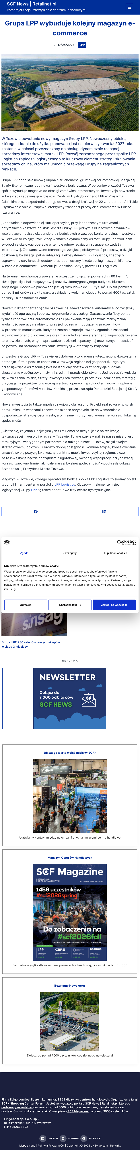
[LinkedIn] (104, 511)
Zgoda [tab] (24, 552)
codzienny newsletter (17, 1107)
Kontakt (115, 1145)
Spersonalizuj (68, 604)
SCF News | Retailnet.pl (31, 4)
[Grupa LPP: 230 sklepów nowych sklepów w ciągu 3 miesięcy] (34, 617)
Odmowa (25, 604)
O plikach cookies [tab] (115, 552)
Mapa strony (27, 1145)
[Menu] (129, 7)
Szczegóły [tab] (70, 552)
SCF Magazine (77, 1111)
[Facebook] (36, 511)
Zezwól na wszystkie (114, 604)
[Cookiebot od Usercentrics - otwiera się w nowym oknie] (120, 542)
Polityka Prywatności (51, 1145)
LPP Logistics (65, 484)
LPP (82, 45)
